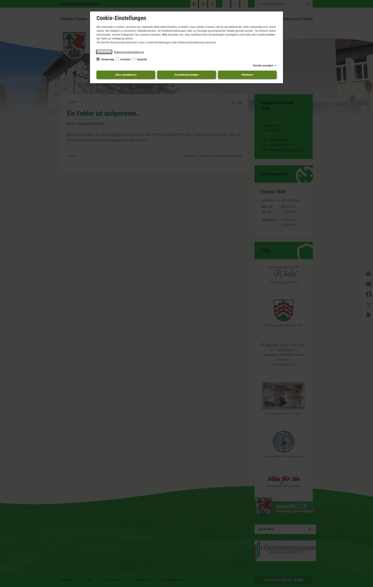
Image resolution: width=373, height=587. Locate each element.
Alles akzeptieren (125, 74)
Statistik (141, 59)
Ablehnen (247, 74)
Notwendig (108, 59)
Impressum (104, 52)
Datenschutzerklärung (129, 52)
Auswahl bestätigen (186, 74)
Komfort (125, 59)
